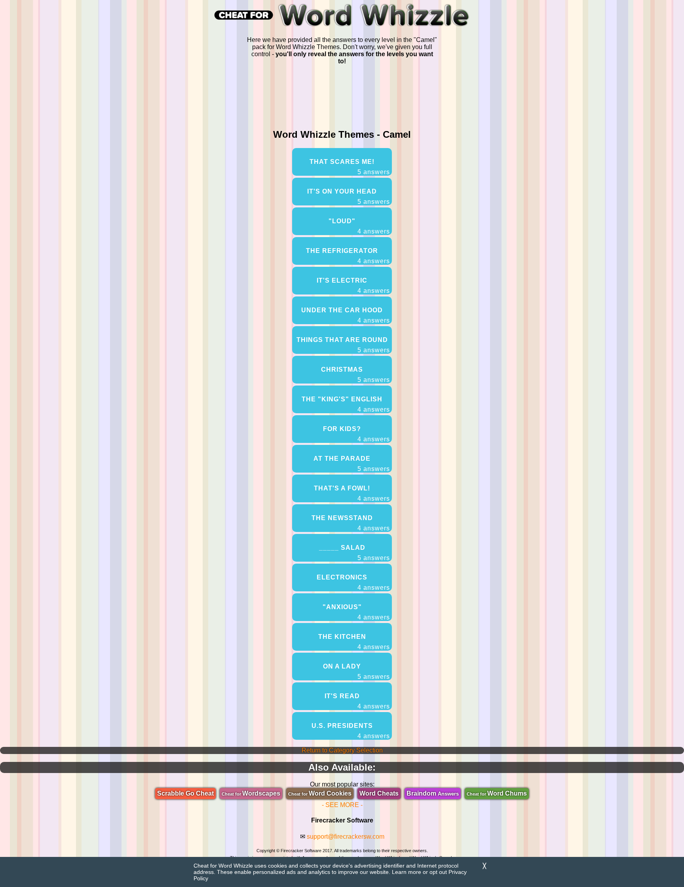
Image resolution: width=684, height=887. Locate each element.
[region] (342, 95)
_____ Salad (354, 552)
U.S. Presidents (351, 730)
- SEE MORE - (342, 805)
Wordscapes (251, 793)
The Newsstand (351, 523)
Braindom (433, 793)
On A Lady (356, 671)
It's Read (357, 701)
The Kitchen (354, 641)
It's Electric (353, 285)
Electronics (353, 582)
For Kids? (356, 434)
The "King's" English (346, 404)
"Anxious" (356, 612)
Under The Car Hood (345, 315)
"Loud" (359, 226)
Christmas (355, 374)
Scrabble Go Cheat (185, 793)
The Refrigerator (348, 255)
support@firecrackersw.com (345, 836)
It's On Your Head (348, 196)
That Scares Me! (350, 166)
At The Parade (352, 463)
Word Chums (497, 793)
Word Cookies (320, 793)
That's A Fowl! (352, 493)
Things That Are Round (343, 344)
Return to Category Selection (342, 750)
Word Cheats (379, 793)
